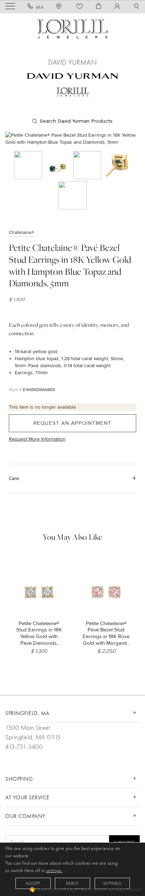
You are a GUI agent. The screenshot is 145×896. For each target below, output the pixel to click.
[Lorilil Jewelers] (72, 28)
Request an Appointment (72, 423)
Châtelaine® (21, 232)
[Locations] (59, 7)
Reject (72, 883)
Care (14, 478)
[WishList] (79, 7)
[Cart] (98, 7)
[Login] (117, 7)
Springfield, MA (27, 713)
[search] (72, 121)
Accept (33, 883)
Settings (112, 883)
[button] (136, 7)
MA (40, 7)
